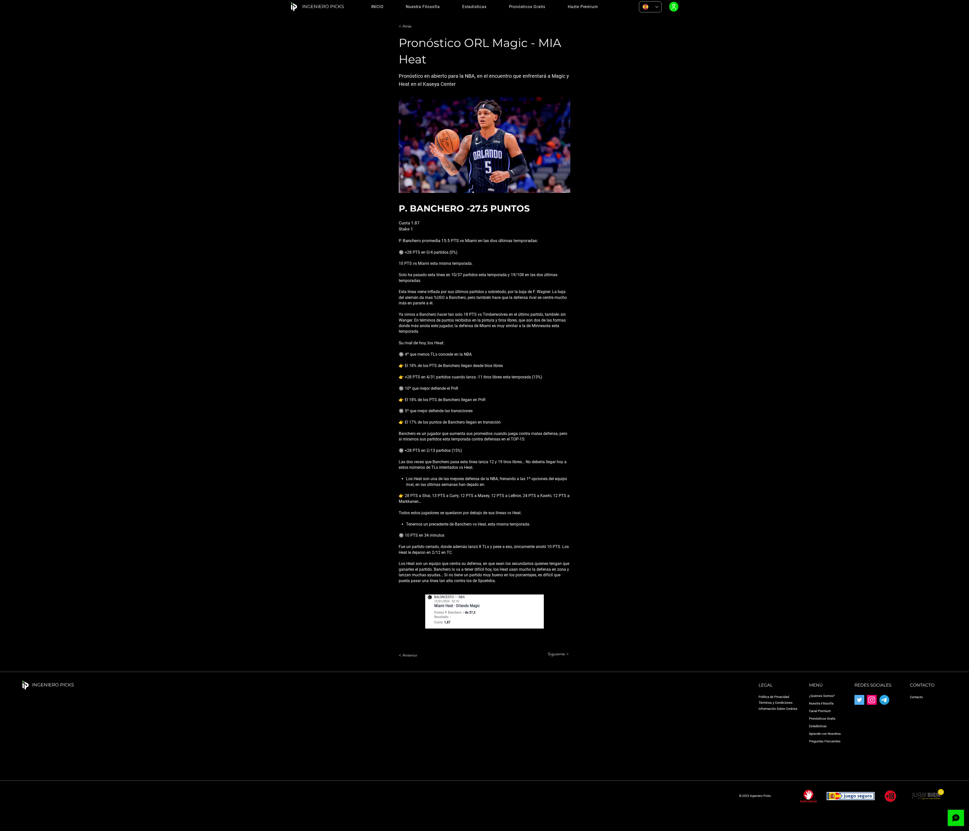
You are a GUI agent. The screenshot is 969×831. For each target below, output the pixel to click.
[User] (673, 7)
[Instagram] (872, 700)
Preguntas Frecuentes (825, 741)
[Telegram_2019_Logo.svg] (884, 700)
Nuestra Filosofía (821, 703)
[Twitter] (859, 700)
